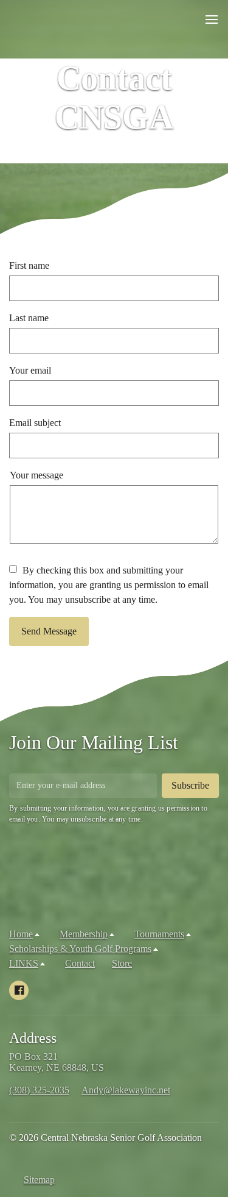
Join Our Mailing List (93, 742)
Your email (30, 370)
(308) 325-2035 (39, 1090)
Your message (36, 475)
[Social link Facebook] (19, 990)
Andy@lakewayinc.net (125, 1090)
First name (29, 265)
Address (33, 1038)
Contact (80, 963)
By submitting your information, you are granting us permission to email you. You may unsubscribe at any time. (108, 813)
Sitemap (39, 1179)
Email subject (35, 422)
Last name (29, 318)
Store (122, 963)
